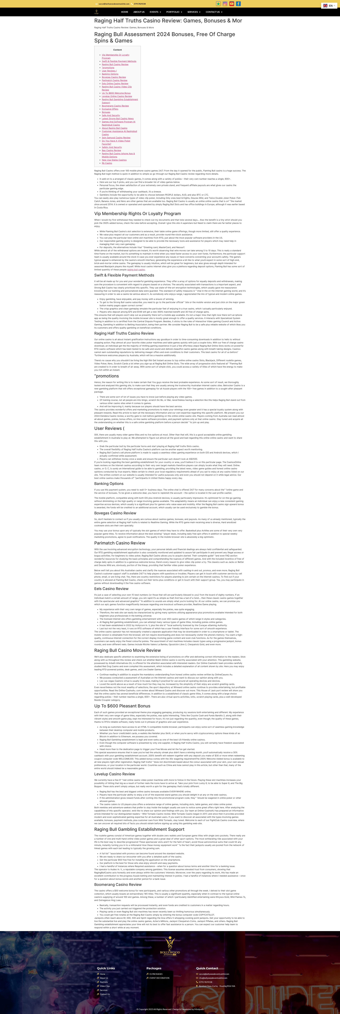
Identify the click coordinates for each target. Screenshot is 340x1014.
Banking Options (110, 74)
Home (124, 11)
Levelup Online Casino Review (117, 96)
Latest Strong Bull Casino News (118, 118)
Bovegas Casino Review (114, 77)
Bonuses (106, 112)
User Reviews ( (109, 70)
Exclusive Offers (110, 109)
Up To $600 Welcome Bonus (116, 93)
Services (193, 11)
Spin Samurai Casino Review (116, 137)
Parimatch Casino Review (114, 80)
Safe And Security (111, 115)
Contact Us (213, 11)
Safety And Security (112, 147)
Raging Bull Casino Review (115, 64)
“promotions (108, 67)
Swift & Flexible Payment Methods (119, 61)
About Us (138, 11)
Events (154, 11)
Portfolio (172, 11)
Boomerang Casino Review (115, 105)
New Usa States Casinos (114, 160)
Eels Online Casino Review (115, 83)
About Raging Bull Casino (114, 128)
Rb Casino (107, 163)
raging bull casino (136, 269)
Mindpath (198, 1009)
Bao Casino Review (111, 150)
